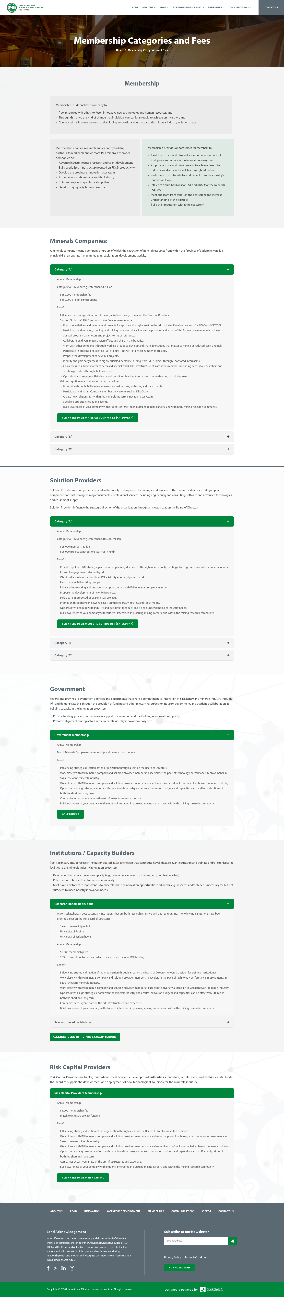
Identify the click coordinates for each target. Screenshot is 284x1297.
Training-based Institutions (73, 1022)
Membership (156, 1211)
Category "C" (63, 449)
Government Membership (71, 735)
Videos (206, 1211)
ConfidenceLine (179, 1267)
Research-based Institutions (74, 904)
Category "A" (62, 269)
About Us (56, 1211)
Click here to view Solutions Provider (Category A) (97, 623)
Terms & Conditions (197, 1257)
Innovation (92, 1211)
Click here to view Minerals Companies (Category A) (97, 417)
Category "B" (63, 436)
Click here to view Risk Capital (83, 1177)
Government (70, 814)
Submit (232, 1241)
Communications (183, 1211)
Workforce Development (123, 1211)
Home (119, 50)
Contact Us (226, 1211)
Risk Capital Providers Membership (78, 1093)
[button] (142, 269)
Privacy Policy (172, 1257)
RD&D (73, 1211)
